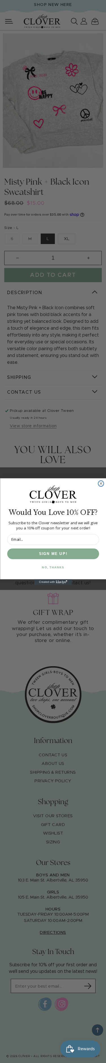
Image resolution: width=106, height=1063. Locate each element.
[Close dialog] (101, 483)
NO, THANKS (53, 567)
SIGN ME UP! (53, 554)
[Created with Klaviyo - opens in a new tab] (53, 582)
